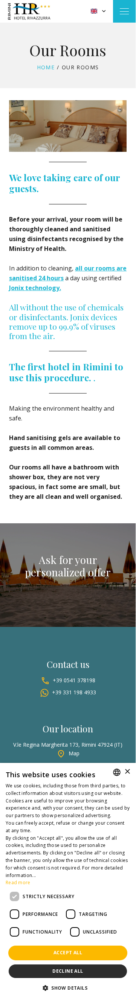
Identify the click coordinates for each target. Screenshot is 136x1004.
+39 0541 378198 (74, 680)
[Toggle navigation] (124, 11)
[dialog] (68, 882)
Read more (18, 882)
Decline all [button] (67, 971)
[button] (67, 988)
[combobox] (117, 772)
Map (74, 753)
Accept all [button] (67, 952)
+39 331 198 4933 (74, 692)
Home (46, 67)
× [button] (127, 772)
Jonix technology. (35, 288)
